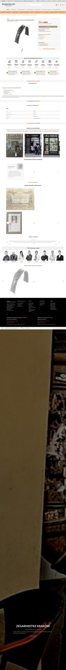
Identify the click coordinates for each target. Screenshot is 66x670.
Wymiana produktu (20, 306)
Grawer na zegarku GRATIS (44, 45)
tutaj (53, 74)
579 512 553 (43, 322)
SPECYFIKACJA (47, 48)
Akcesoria (7, 14)
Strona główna (3, 14)
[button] (43, 5)
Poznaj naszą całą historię (33, 182)
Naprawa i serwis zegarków (10, 303)
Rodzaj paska (14, 14)
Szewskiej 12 (24, 317)
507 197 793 (12, 322)
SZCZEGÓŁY (53, 48)
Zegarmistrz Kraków (53, 309)
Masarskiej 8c (50, 317)
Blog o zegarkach (52, 306)
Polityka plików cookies (32, 309)
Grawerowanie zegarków (10, 310)
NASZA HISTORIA (33, 636)
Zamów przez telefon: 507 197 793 (45, 34)
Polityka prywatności (31, 310)
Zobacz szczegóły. (42, 74)
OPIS (44, 48)
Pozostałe (18, 14)
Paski (11, 14)
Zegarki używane (52, 308)
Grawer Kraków (52, 307)
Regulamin (30, 311)
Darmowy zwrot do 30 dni (43, 43)
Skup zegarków (9, 309)
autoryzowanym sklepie (55, 73)
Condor (8, 18)
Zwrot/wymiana (31, 306)
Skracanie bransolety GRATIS (44, 44)
